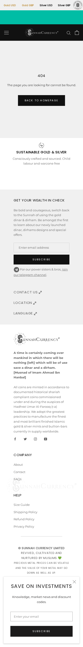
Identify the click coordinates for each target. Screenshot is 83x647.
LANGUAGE (24, 313)
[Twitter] (25, 438)
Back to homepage (41, 100)
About (18, 464)
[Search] (69, 33)
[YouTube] (45, 438)
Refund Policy (24, 519)
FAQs (17, 479)
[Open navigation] (6, 32)
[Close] (74, 582)
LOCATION (23, 302)
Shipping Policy (25, 512)
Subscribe (42, 631)
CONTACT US (26, 292)
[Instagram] (35, 438)
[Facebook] (15, 438)
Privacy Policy (24, 526)
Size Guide (22, 505)
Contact (19, 472)
